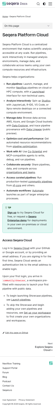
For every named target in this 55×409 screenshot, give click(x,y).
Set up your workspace (37, 312)
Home (5, 16)
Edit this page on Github (16, 333)
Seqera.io (7, 390)
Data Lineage (34, 129)
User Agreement (9, 400)
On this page (11, 25)
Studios (46, 100)
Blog (4, 377)
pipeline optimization (25, 146)
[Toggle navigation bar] (50, 4)
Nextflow (21, 87)
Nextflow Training (11, 363)
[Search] (38, 3)
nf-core (17, 185)
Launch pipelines (20, 299)
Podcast (6, 381)
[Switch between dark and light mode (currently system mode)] (44, 3)
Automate (38, 190)
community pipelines (40, 181)
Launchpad (38, 91)
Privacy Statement (27, 400)
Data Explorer (20, 125)
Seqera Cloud (21, 248)
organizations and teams (20, 172)
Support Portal (9, 368)
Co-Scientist (35, 151)
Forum (5, 372)
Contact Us (8, 385)
